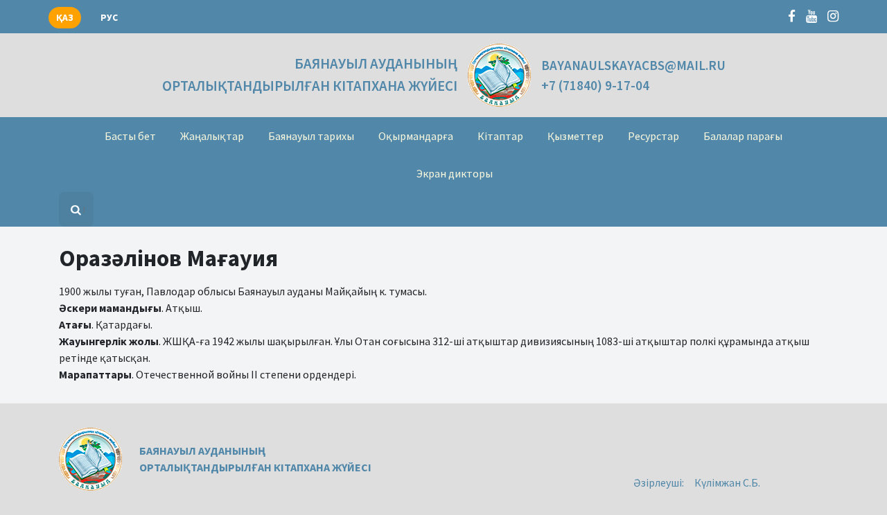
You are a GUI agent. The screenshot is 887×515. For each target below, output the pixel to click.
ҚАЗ (64, 18)
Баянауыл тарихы (311, 136)
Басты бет (130, 136)
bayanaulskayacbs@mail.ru (633, 65)
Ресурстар (653, 136)
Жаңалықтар (212, 136)
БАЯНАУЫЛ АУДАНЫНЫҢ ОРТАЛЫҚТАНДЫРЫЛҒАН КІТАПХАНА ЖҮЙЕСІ (309, 74)
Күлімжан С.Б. (727, 482)
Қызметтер (575, 136)
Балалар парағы (742, 136)
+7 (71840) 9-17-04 (595, 85)
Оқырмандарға (415, 136)
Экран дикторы (454, 173)
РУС (109, 18)
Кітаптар (500, 136)
